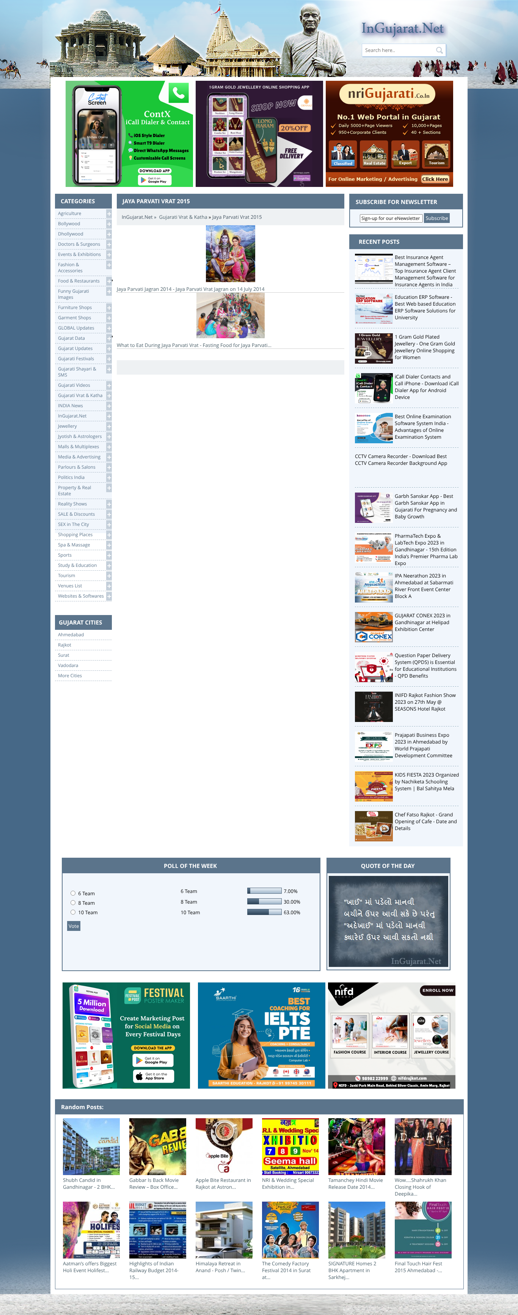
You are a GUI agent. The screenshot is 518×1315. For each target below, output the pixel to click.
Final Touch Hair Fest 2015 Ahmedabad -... (418, 1267)
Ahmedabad (71, 635)
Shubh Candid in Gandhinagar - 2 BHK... (89, 1183)
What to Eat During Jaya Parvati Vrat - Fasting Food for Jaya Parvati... (194, 345)
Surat (63, 655)
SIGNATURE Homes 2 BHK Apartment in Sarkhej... (352, 1270)
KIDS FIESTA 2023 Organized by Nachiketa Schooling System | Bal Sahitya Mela (427, 781)
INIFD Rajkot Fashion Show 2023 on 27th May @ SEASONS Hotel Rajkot (425, 702)
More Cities (70, 676)
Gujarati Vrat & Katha (183, 216)
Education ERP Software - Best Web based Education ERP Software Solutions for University (425, 307)
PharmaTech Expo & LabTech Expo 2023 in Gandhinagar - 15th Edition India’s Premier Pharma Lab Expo (426, 549)
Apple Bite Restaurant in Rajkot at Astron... (223, 1183)
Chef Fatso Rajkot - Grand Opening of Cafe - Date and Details (426, 821)
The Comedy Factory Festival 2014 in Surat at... (286, 1270)
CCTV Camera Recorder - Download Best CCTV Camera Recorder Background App (401, 459)
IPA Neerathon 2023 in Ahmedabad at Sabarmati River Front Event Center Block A (424, 585)
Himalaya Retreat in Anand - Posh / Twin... (220, 1267)
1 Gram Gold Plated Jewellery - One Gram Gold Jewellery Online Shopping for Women (425, 347)
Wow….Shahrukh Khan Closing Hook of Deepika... (420, 1187)
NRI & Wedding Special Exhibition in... (288, 1183)
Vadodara (68, 665)
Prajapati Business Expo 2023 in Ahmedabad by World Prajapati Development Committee (423, 745)
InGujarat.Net (137, 216)
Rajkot (64, 645)
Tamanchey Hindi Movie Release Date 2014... (355, 1183)
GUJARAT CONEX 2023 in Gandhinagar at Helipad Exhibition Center (423, 622)
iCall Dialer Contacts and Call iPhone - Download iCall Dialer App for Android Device (427, 386)
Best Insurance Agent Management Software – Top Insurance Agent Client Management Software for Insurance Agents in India (425, 271)
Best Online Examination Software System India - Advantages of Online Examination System (423, 426)
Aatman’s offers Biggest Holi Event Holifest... (90, 1267)
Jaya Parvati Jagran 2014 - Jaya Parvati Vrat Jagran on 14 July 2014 (191, 289)
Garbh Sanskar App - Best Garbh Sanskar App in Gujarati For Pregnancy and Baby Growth (426, 506)
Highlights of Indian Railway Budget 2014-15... (154, 1270)
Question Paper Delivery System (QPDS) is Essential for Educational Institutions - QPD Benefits (426, 665)
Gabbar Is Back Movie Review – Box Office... (154, 1183)
